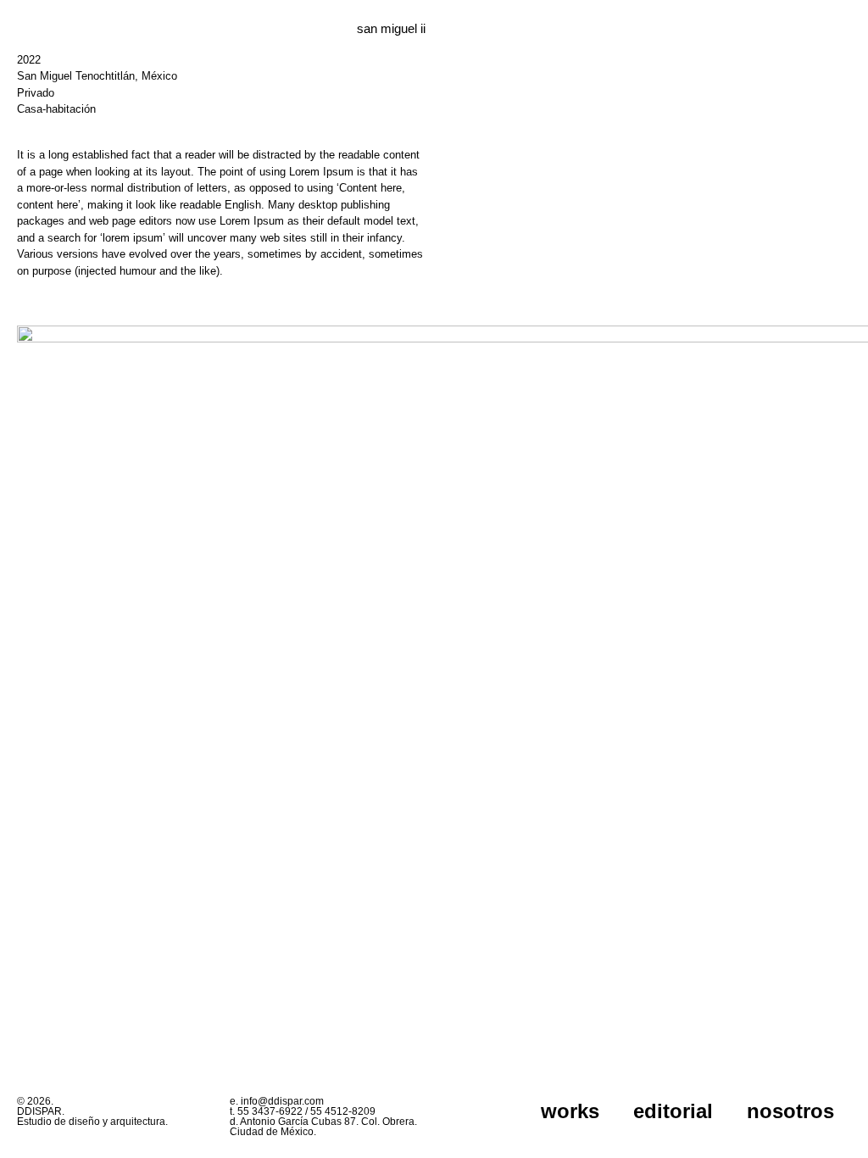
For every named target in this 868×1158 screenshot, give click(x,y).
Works (570, 1111)
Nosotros (790, 1111)
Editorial (673, 1111)
